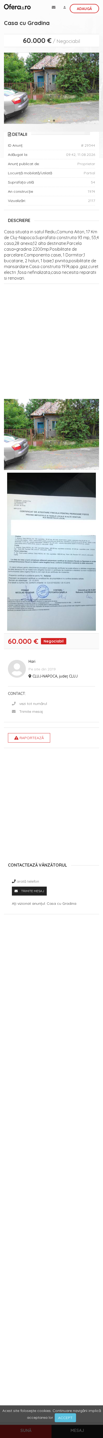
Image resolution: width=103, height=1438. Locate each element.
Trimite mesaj (31, 711)
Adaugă (84, 8)
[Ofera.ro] (17, 6)
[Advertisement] (51, 342)
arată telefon (28, 881)
